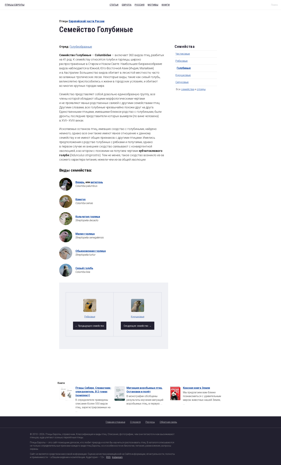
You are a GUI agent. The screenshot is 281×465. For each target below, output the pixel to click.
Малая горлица (85, 233)
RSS (108, 457)
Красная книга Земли (196, 387)
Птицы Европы (14, 4)
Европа (126, 5)
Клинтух (80, 199)
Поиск (274, 5)
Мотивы (153, 5)
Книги (166, 5)
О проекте (135, 422)
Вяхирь (79, 182)
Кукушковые (183, 75)
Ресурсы (150, 422)
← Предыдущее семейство (89, 326)
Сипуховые (182, 82)
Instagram (117, 457)
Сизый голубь (84, 268)
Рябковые (181, 60)
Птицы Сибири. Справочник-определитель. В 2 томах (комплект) (93, 391)
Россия (139, 5)
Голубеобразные (81, 46)
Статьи (114, 5)
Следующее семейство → (138, 326)
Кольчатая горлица (87, 216)
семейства (187, 89)
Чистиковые (182, 53)
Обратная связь (168, 422)
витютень (97, 182)
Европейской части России (86, 21)
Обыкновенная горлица (90, 251)
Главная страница (115, 422)
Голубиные (184, 68)
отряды (201, 89)
